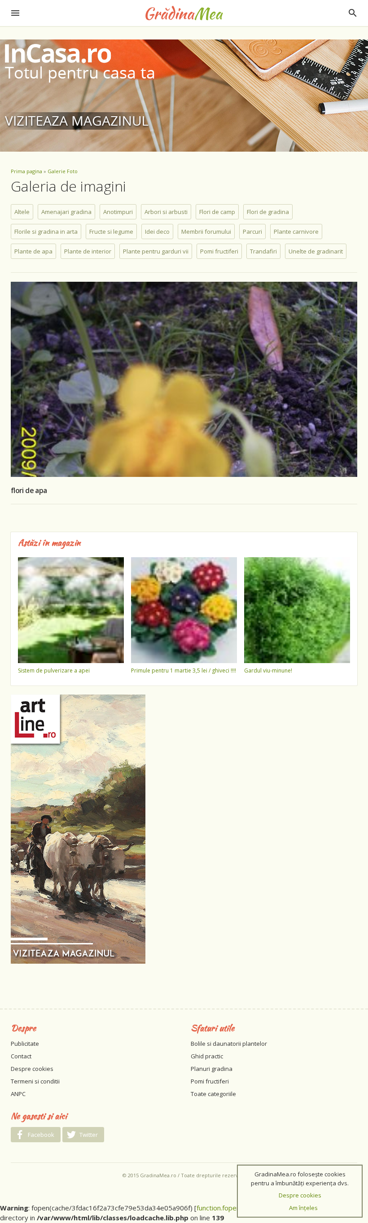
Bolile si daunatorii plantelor (229, 1044)
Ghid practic (207, 1056)
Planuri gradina (211, 1069)
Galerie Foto (63, 171)
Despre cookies (32, 1069)
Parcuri (252, 231)
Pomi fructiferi (219, 251)
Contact (21, 1056)
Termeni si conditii (35, 1081)
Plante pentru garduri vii (155, 251)
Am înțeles (303, 1208)
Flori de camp (217, 212)
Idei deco (157, 231)
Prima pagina (26, 171)
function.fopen (218, 1207)
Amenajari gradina (66, 212)
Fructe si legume (111, 231)
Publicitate (25, 1044)
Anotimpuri (118, 212)
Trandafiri (263, 251)
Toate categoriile (213, 1094)
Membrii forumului (206, 231)
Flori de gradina (268, 212)
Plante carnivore (296, 231)
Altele (22, 212)
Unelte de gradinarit (316, 251)
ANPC (18, 1094)
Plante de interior (87, 251)
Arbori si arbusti (166, 212)
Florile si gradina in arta (46, 231)
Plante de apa (33, 251)
